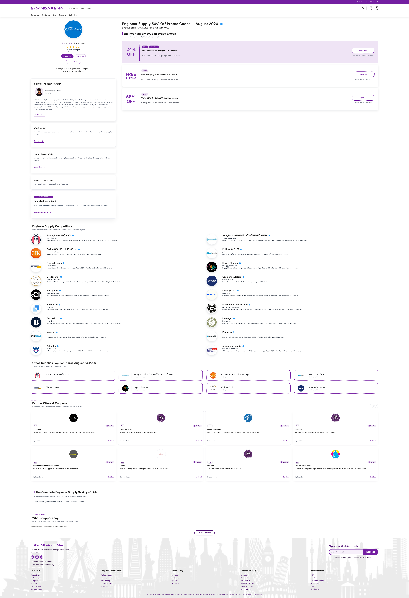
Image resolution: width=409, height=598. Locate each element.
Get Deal (363, 50)
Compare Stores (36, 589)
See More (37, 141)
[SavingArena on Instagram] (41, 557)
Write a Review (205, 533)
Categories (35, 15)
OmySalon (37, 429)
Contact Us (360, 2)
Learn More (38, 167)
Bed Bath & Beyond (317, 581)
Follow (67, 56)
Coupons (62, 15)
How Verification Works (248, 583)
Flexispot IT (211, 466)
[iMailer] (161, 454)
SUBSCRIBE (370, 552)
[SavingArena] (47, 545)
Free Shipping (105, 581)
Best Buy (314, 578)
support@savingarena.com (41, 561)
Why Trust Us (374, 2)
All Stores (34, 583)
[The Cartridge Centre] (335, 454)
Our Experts (175, 583)
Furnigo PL (299, 429)
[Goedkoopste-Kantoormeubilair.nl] (73, 454)
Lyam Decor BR (126, 429)
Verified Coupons (106, 575)
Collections (73, 15)
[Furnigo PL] (335, 418)
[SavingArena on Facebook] (32, 557)
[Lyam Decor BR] (161, 418)
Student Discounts (107, 583)
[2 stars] (70, 47)
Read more (38, 115)
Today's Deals (35, 575)
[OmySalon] (73, 418)
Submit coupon (41, 212)
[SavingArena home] (47, 8)
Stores (70, 43)
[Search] (363, 8)
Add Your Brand (246, 589)
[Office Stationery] (248, 418)
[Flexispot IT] (248, 454)
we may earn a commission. (73, 71)
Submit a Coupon (247, 586)
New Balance (315, 589)
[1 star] (68, 47)
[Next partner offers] (376, 406)
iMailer (122, 466)
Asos (312, 586)
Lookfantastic (315, 583)
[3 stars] (73, 47)
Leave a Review (73, 62)
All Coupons (35, 578)
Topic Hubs (174, 581)
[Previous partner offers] (372, 406)
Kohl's (312, 575)
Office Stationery (214, 429)
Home (64, 43)
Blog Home (174, 575)
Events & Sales (36, 586)
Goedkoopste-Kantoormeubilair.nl (46, 466)
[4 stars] (76, 47)
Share (80, 56)
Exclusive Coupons (107, 578)
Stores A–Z (104, 586)
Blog (367, 2)
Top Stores (46, 15)
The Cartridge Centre (303, 466)
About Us (244, 575)
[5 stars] (79, 47)
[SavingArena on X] (37, 557)
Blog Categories (176, 578)
